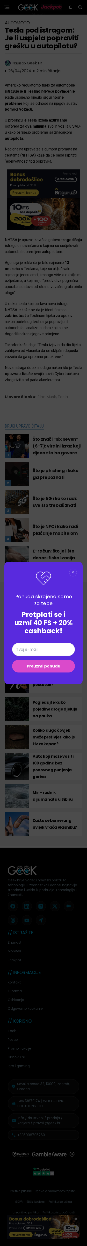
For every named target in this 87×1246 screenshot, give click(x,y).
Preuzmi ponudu (43, 666)
